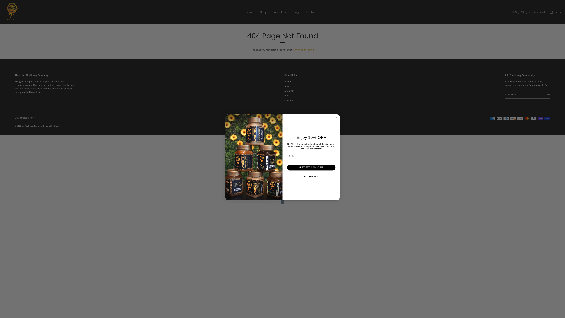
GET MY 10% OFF (311, 167)
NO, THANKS (311, 176)
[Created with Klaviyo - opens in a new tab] (282, 202)
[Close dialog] (336, 117)
